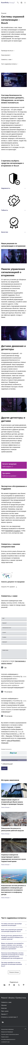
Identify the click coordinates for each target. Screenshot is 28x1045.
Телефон (4, 637)
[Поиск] (18, 2)
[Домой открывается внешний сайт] (7, 2)
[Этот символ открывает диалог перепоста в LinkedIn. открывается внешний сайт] (4, 985)
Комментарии (5, 650)
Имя (3, 618)
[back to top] (25, 1029)
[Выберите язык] (21, 2)
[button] (14, 181)
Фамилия (4, 623)
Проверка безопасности (6, 749)
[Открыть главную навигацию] (25, 2)
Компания (4, 642)
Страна (4, 632)
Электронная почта (6, 627)
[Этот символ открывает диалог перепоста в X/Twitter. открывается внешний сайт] (19, 985)
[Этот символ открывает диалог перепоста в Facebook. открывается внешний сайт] (9, 985)
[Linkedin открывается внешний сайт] (3, 1022)
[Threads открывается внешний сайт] (14, 985)
